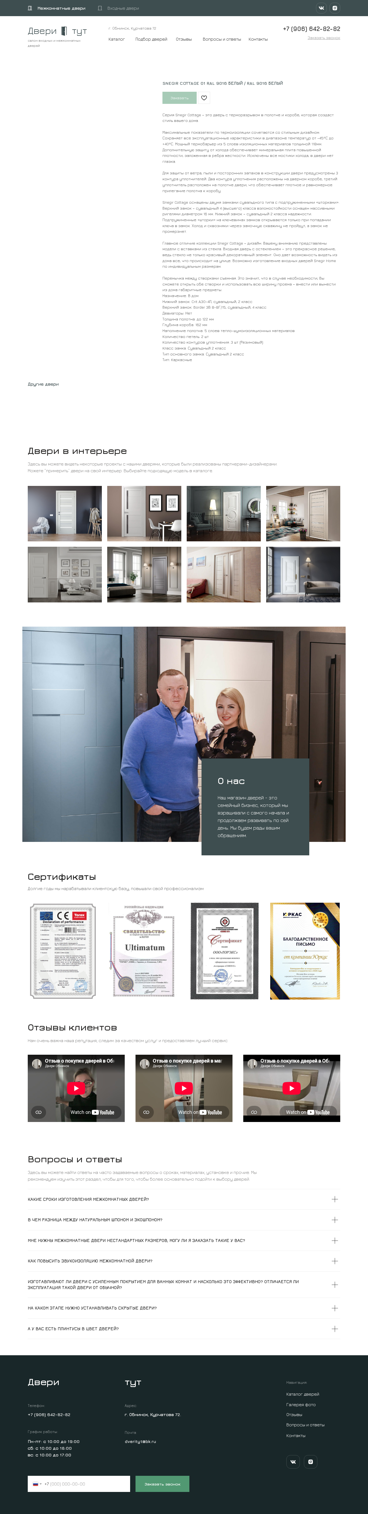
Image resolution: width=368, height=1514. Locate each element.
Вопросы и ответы (222, 39)
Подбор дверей (151, 39)
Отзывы (184, 39)
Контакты (258, 39)
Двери (42, 30)
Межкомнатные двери (61, 8)
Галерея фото (301, 1404)
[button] (324, 37)
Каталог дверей (302, 1394)
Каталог (117, 39)
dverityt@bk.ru (140, 1441)
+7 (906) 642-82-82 (49, 1414)
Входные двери (123, 8)
